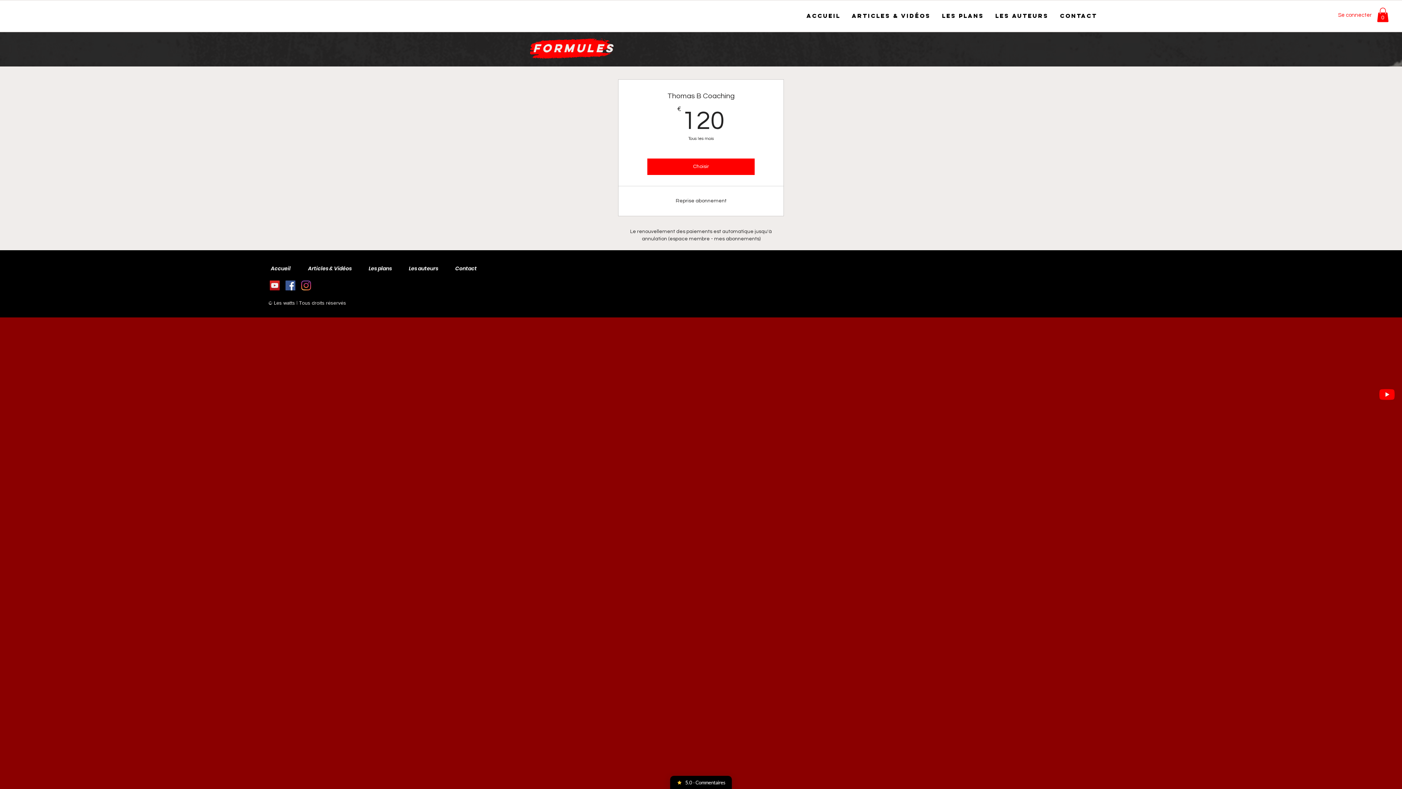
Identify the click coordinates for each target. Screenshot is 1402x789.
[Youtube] (1387, 394)
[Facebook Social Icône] (290, 285)
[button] (1383, 15)
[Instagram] (306, 285)
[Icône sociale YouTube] (275, 285)
